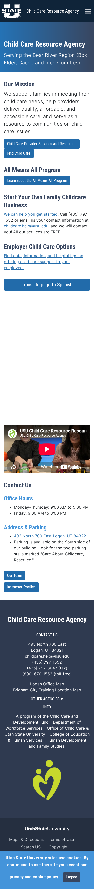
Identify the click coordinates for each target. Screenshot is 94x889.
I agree (71, 877)
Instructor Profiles (21, 587)
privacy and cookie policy (34, 877)
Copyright (58, 846)
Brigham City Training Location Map (47, 689)
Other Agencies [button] (45, 699)
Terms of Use (61, 839)
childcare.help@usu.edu (26, 225)
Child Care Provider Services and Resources (41, 143)
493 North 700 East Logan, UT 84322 (50, 535)
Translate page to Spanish (47, 285)
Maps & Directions (26, 839)
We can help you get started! (31, 214)
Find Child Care (18, 153)
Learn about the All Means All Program (37, 180)
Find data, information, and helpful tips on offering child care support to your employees (43, 261)
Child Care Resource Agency (52, 11)
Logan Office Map (47, 683)
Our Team (14, 575)
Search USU (32, 846)
